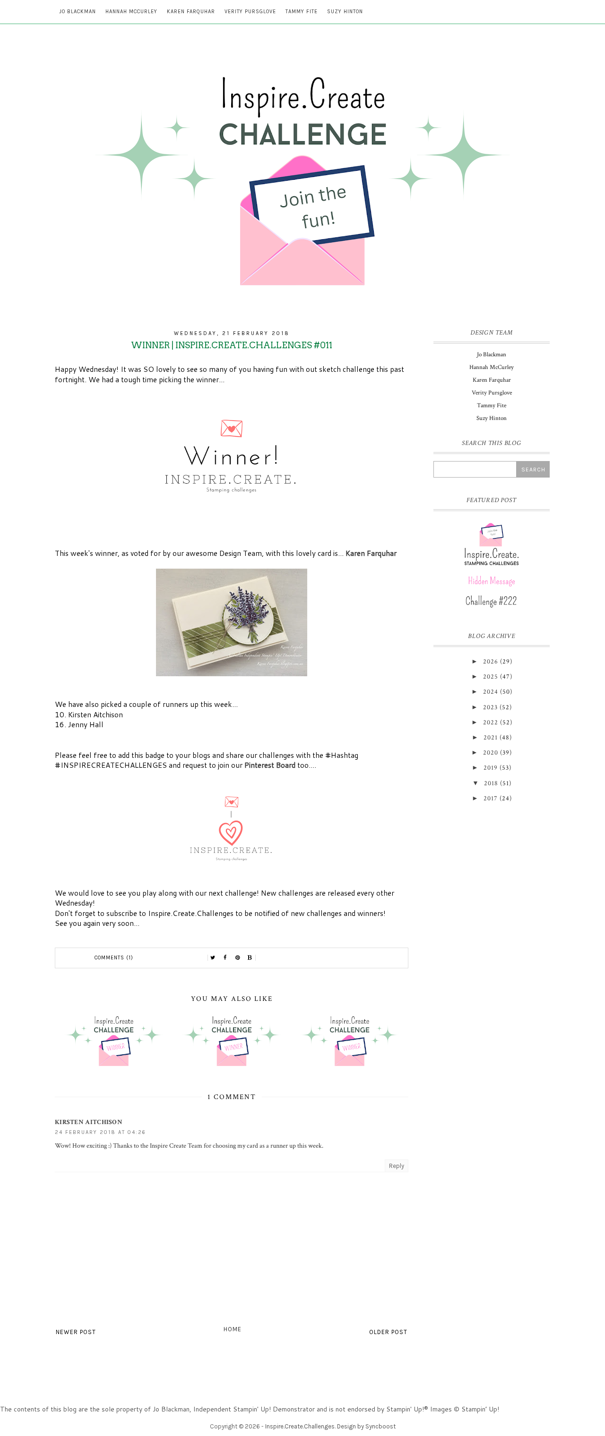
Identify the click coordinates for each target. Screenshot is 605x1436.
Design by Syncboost (366, 1426)
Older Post (388, 1331)
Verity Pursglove (250, 11)
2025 (490, 676)
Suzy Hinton (345, 11)
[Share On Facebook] (225, 958)
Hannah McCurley (131, 11)
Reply (396, 1165)
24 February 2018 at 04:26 (100, 1132)
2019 (491, 768)
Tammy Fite (301, 11)
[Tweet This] (213, 958)
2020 (490, 752)
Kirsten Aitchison (88, 1122)
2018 (491, 783)
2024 (490, 692)
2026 (490, 661)
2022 (490, 722)
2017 (491, 798)
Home (233, 1329)
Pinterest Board (269, 765)
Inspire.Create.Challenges (300, 1426)
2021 (491, 737)
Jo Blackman (77, 11)
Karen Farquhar (191, 11)
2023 (490, 707)
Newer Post (76, 1331)
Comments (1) (114, 958)
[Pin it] (237, 958)
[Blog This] (250, 958)
